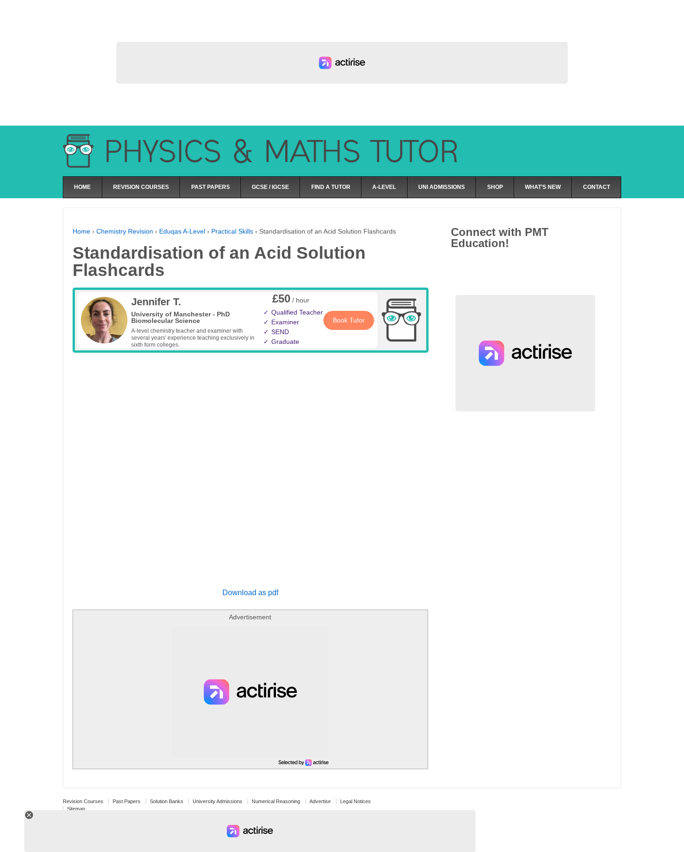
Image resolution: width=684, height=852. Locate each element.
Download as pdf (250, 593)
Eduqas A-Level (182, 231)
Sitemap (76, 809)
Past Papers (127, 801)
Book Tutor (349, 320)
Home (81, 231)
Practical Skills (232, 231)
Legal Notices (355, 801)
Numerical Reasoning (276, 801)
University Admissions (217, 801)
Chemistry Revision (124, 231)
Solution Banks (166, 801)
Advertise (320, 801)
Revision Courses (83, 801)
